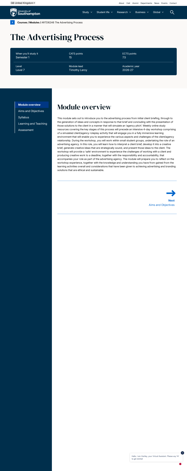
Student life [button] (103, 12)
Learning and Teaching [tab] (32, 123)
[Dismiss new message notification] (182, 453)
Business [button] (140, 12)
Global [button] (156, 12)
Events (164, 3)
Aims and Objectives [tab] (31, 111)
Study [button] (85, 12)
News (156, 3)
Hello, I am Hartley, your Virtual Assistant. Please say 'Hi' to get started (155, 457)
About (121, 3)
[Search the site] (171, 12)
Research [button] (122, 12)
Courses (22, 22)
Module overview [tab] (29, 104)
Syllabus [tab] (23, 117)
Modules (34, 22)
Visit (128, 3)
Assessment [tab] (25, 130)
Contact (173, 3)
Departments (146, 3)
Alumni (135, 3)
